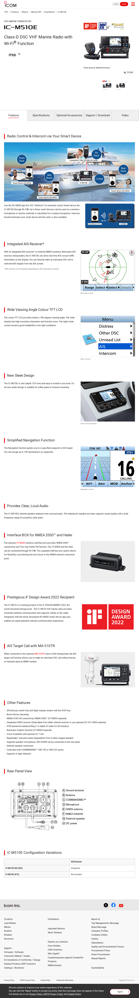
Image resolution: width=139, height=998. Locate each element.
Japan (116, 4)
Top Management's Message (105, 923)
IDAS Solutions (55, 949)
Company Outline (99, 935)
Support (8, 948)
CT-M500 (20, 543)
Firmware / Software (14, 952)
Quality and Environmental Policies (107, 946)
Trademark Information (64, 980)
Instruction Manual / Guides (17, 956)
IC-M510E (62, 12)
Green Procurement (100, 954)
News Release (55, 932)
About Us (95, 919)
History (94, 938)
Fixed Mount (49, 12)
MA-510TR (39, 654)
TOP (6, 12)
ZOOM (130, 72)
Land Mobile (10, 923)
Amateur (8, 935)
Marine (25, 12)
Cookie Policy (45, 980)
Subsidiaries (97, 942)
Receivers (9, 938)
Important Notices (56, 928)
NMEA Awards (54, 965)
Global (124, 4)
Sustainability (97, 968)
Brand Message (98, 927)
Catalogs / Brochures (14, 968)
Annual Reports (98, 958)
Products (15, 12)
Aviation (8, 931)
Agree (120, 992)
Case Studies (54, 945)
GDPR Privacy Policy (27, 980)
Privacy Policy (9, 980)
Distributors (53, 919)
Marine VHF (36, 12)
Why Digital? (54, 953)
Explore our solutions (58, 941)
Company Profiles (99, 931)
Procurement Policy (100, 950)
